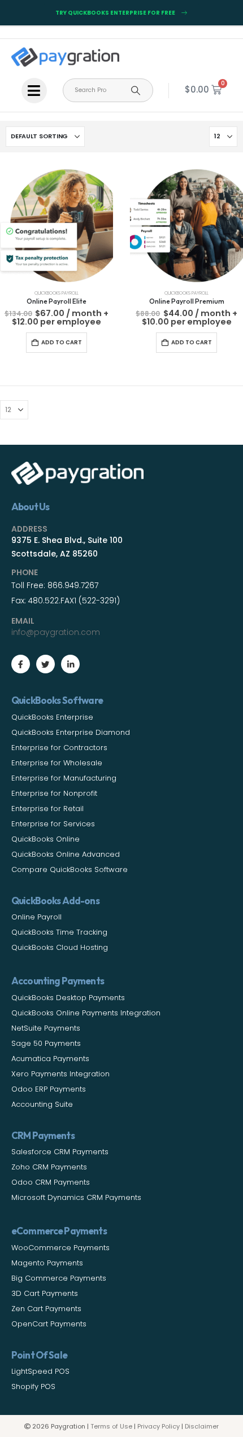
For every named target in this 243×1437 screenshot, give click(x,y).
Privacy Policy (158, 1426)
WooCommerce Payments (60, 1247)
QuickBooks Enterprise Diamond (70, 732)
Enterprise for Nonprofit (54, 793)
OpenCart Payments (48, 1323)
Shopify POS (33, 1386)
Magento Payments (47, 1263)
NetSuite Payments (45, 1028)
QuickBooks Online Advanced (65, 854)
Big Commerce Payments (58, 1278)
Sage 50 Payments (46, 1043)
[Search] (136, 90)
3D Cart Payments (44, 1293)
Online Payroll (36, 917)
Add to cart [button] (61, 342)
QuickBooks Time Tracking (59, 932)
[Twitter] (45, 664)
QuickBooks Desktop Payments (68, 997)
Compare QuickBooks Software (69, 869)
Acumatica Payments (50, 1058)
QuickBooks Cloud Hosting (59, 947)
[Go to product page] (56, 225)
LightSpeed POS (40, 1371)
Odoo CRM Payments (50, 1182)
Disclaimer (202, 1426)
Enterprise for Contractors (59, 747)
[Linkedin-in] (70, 664)
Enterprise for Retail (47, 808)
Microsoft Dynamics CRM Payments (76, 1197)
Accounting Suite (42, 1104)
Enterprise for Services (53, 823)
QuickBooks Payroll (56, 293)
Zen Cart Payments (46, 1308)
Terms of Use (111, 1426)
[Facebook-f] (20, 664)
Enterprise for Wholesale (56, 762)
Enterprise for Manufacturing (63, 778)
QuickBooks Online (45, 839)
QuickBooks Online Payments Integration (85, 1012)
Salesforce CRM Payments (60, 1151)
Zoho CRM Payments (49, 1167)
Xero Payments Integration (60, 1073)
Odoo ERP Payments (48, 1089)
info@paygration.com (55, 632)
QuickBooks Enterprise (52, 717)
